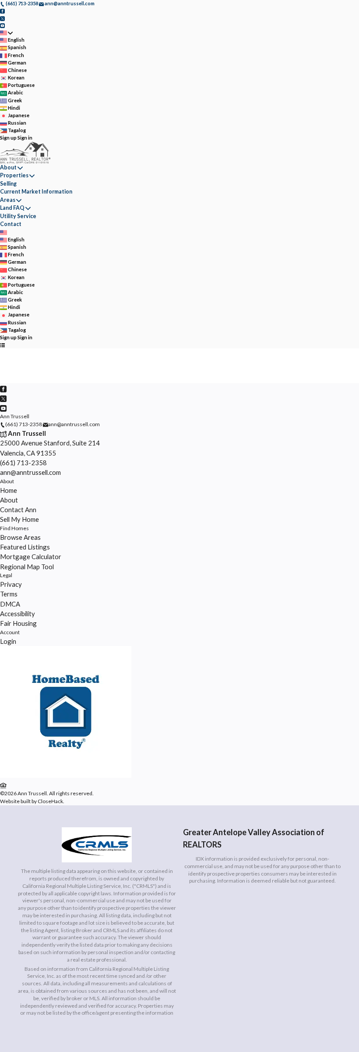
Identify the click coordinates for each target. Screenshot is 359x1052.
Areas (7, 200)
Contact (10, 224)
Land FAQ (12, 208)
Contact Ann (18, 509)
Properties (14, 175)
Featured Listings (25, 547)
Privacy (11, 584)
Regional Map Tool (27, 567)
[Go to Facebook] (2, 11)
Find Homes (14, 528)
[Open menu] (2, 344)
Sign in (25, 137)
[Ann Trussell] (65, 775)
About (8, 167)
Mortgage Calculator (30, 556)
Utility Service (18, 216)
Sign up (8, 137)
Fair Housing (18, 623)
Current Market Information (36, 191)
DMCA (10, 604)
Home (8, 490)
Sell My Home (19, 519)
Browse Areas (20, 537)
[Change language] (6, 32)
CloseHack (50, 801)
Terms (9, 594)
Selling (8, 183)
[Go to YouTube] (2, 25)
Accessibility (17, 614)
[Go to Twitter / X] (2, 18)
